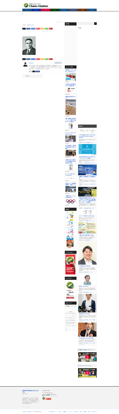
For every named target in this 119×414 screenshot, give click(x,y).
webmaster (31, 62)
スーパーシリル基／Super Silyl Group (86, 215)
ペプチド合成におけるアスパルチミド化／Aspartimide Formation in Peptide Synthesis (87, 136)
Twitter (81, 411)
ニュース (45, 9)
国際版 (85, 411)
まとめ (92, 9)
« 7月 (66, 329)
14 (72, 320)
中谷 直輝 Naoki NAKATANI (84, 266)
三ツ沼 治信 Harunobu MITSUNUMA (86, 338)
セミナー (88, 184)
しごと (55, 9)
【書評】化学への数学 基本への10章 (86, 235)
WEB (30, 71)
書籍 (83, 9)
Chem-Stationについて (52, 411)
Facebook (37, 71)
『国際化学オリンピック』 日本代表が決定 (70, 196)
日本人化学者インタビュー (87, 319)
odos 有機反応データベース (89, 142)
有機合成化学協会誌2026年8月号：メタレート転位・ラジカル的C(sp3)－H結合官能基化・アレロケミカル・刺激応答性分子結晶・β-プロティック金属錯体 (87, 200)
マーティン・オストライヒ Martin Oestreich (70, 133)
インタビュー (64, 9)
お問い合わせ (94, 411)
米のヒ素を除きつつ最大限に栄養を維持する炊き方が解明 (70, 147)
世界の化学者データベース (87, 272)
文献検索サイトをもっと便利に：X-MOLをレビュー (70, 70)
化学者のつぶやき (91, 208)
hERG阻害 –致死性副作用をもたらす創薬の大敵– (70, 85)
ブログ (36, 9)
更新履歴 (64, 411)
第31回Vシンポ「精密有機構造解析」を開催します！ (70, 184)
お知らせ (59, 411)
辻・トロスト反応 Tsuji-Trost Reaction (70, 174)
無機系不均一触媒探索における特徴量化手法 (87, 177)
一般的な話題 (85, 208)
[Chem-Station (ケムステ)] (35, 5)
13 (70, 320)
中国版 (89, 411)
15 (73, 320)
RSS (28, 407)
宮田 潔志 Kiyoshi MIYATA (84, 313)
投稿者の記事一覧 (58, 62)
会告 (91, 184)
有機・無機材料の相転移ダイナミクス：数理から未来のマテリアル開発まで (70, 120)
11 (67, 320)
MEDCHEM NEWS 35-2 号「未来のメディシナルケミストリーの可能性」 (87, 157)
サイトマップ (70, 411)
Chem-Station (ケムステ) (30, 391)
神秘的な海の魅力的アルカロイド (70, 97)
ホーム (27, 9)
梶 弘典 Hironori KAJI (83, 286)
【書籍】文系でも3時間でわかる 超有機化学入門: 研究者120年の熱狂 (70, 161)
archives (84, 184)
